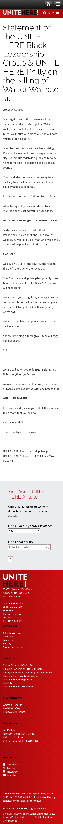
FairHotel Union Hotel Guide (18, 733)
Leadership (9, 640)
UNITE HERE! (20, 12)
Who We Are (10, 626)
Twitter (10, 768)
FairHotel (8, 683)
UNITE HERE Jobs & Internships (20, 740)
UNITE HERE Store (13, 737)
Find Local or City (20, 542)
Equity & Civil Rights (14, 711)
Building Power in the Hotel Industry (23, 668)
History (7, 643)
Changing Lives (13, 698)
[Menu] (58, 4)
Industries (8, 636)
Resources (10, 723)
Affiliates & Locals (12, 632)
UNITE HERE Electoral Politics (20, 686)
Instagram (12, 771)
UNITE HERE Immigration (17, 679)
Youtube (11, 775)
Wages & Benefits (12, 704)
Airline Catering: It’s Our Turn (19, 665)
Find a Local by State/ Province (30, 526)
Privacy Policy (20, 813)
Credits (7, 813)
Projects (9, 658)
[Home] (48, 4)
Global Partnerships (14, 647)
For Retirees (9, 730)
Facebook (11, 764)
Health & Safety (11, 708)
